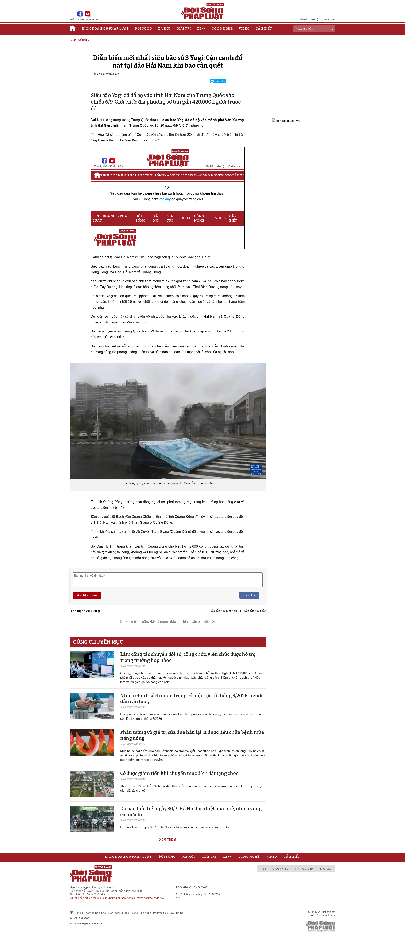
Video (244, 28)
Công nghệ (222, 28)
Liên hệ (302, 19)
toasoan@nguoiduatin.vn (88, 923)
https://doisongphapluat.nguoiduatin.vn (92, 887)
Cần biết (264, 28)
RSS (263, 868)
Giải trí (184, 28)
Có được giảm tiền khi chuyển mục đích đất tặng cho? (179, 773)
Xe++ (201, 28)
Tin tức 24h (304, 868)
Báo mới (325, 868)
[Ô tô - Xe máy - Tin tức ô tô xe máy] (286, 120)
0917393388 (81, 918)
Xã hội (164, 28)
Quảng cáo (329, 19)
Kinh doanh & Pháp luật (105, 28)
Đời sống (143, 28)
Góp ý (314, 19)
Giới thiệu (280, 868)
